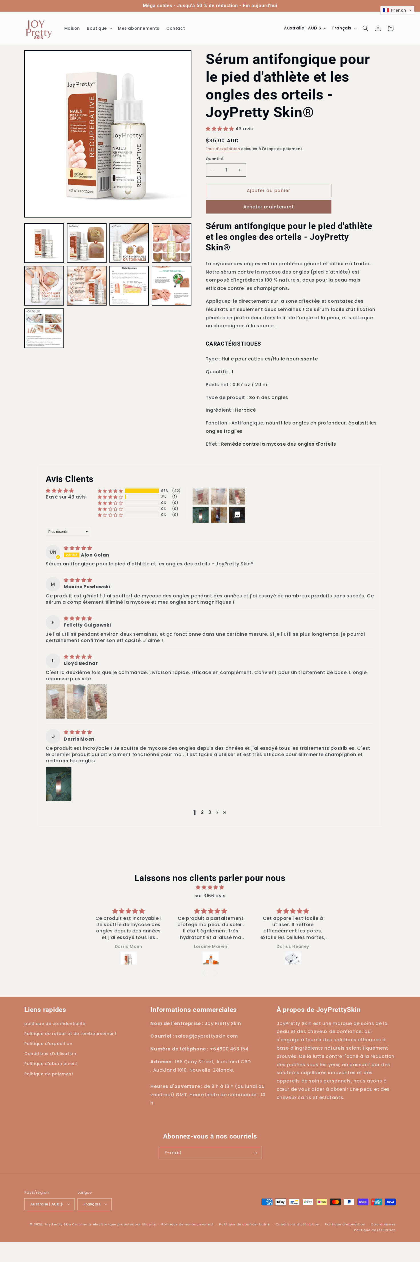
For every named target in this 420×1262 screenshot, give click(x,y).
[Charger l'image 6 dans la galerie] (87, 286)
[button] (99, 28)
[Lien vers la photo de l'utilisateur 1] (55, 701)
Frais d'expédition (223, 148)
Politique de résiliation (375, 1229)
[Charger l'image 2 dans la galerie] (87, 243)
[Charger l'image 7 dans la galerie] (129, 286)
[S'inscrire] (255, 1153)
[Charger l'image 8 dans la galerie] (171, 286)
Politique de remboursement (187, 1224)
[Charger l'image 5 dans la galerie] (44, 286)
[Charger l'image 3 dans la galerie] (129, 243)
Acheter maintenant (268, 207)
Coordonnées (383, 1224)
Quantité (214, 159)
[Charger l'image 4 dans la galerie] (171, 243)
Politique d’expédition (345, 1224)
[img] (78, 548)
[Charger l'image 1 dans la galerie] (44, 243)
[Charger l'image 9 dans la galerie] (44, 328)
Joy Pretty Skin (57, 1224)
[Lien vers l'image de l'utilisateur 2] (76, 701)
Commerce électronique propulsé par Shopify (114, 1224)
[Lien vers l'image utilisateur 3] (97, 701)
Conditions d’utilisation (297, 1224)
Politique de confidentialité (244, 1224)
